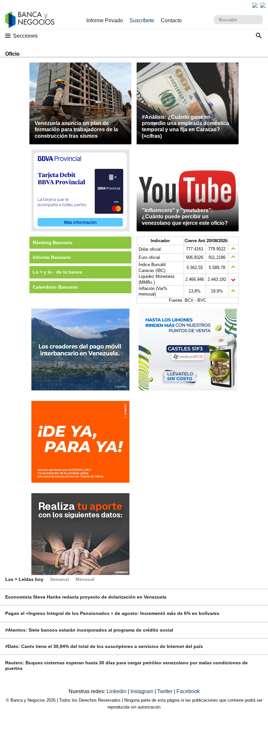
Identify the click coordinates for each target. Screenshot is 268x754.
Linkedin (117, 691)
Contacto (171, 20)
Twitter (165, 691)
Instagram (142, 691)
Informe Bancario (52, 257)
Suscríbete (141, 20)
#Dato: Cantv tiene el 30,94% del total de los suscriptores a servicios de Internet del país (104, 646)
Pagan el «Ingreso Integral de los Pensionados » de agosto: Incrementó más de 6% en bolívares (112, 613)
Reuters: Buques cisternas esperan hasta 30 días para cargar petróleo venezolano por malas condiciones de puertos (126, 665)
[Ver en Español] (262, 5)
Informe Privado (104, 20)
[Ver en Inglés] (255, 5)
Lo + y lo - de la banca (57, 272)
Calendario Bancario (55, 287)
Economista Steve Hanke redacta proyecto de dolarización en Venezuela (85, 597)
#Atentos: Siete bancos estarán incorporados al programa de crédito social (89, 630)
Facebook (188, 691)
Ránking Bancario (53, 242)
